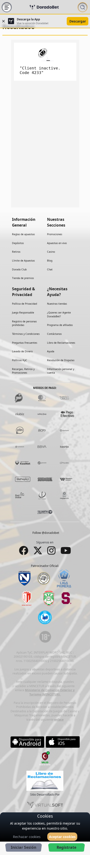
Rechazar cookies (27, 836)
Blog (49, 260)
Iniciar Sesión (23, 847)
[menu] (7, 7)
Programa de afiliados (60, 325)
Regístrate (66, 847)
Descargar (77, 21)
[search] (83, 7)
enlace (59, 719)
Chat (50, 269)
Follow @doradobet (45, 533)
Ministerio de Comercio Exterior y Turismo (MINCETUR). (50, 692)
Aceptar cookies (62, 836)
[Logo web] (44, 7)
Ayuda (50, 351)
